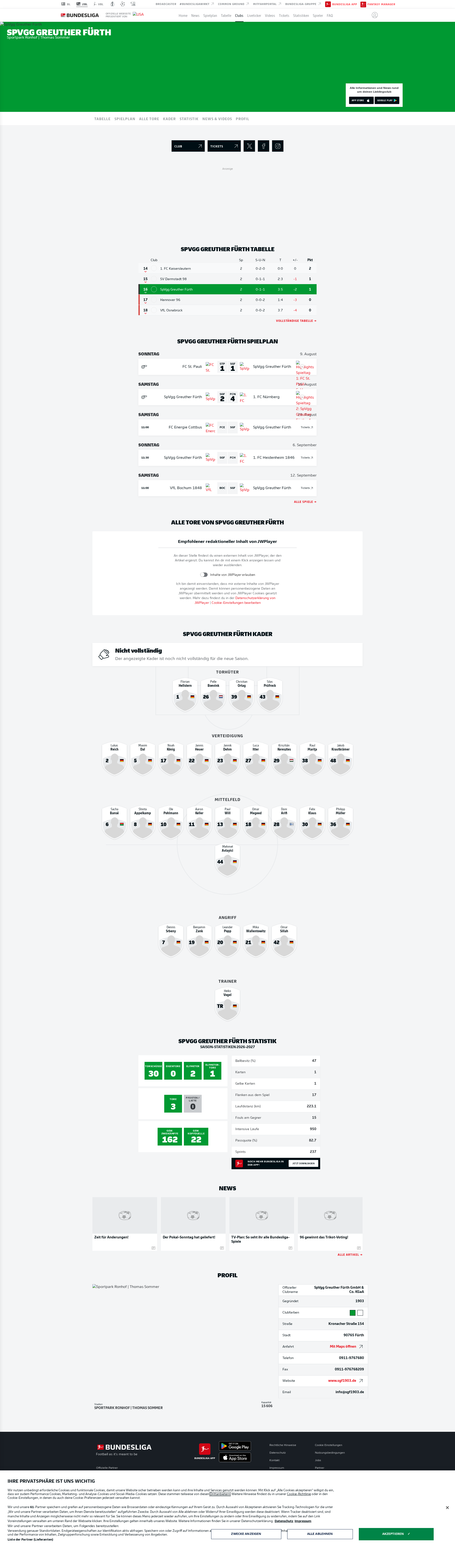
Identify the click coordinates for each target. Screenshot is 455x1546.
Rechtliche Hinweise (282, 1445)
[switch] (204, 575)
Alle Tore (149, 118)
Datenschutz (277, 1452)
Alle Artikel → (350, 1254)
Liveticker (254, 15)
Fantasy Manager (381, 4)
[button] (373, 15)
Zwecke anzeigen (246, 1534)
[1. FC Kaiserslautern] (154, 268)
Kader (169, 118)
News (195, 15)
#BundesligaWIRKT (195, 4)
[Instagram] (277, 146)
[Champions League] (122, 4)
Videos (270, 15)
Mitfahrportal (265, 4)
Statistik (189, 118)
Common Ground (232, 4)
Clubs (239, 15)
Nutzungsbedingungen (330, 1452)
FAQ (330, 15)
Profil (242, 118)
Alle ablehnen (320, 1534)
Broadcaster (166, 4)
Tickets (284, 15)
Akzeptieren (393, 1534)
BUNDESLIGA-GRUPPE (301, 4)
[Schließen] (447, 1507)
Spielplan (210, 15)
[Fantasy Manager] (363, 4)
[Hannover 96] (154, 300)
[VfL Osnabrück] (154, 310)
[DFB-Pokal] (112, 4)
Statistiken (301, 15)
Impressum (276, 1468)
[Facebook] (263, 146)
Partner (319, 1468)
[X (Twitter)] (249, 146)
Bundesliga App (344, 4)
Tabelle (226, 15)
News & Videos (217, 118)
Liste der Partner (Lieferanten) (30, 1539)
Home (183, 15)
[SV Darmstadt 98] (154, 279)
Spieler (318, 15)
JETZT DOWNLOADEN (303, 1163)
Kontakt (274, 1460)
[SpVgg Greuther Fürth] (154, 289)
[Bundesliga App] (328, 4)
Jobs (318, 1460)
